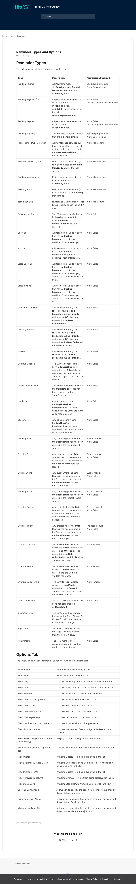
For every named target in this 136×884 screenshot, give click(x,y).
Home (4, 36)
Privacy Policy (92, 879)
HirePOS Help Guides (47, 6)
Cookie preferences (24, 864)
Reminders (21, 36)
